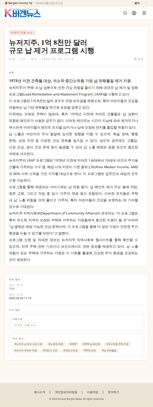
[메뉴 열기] (144, 13)
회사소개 (39, 392)
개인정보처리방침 (66, 392)
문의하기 (113, 392)
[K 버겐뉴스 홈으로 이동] (23, 13)
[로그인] (134, 13)
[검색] (125, 13)
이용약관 (92, 392)
